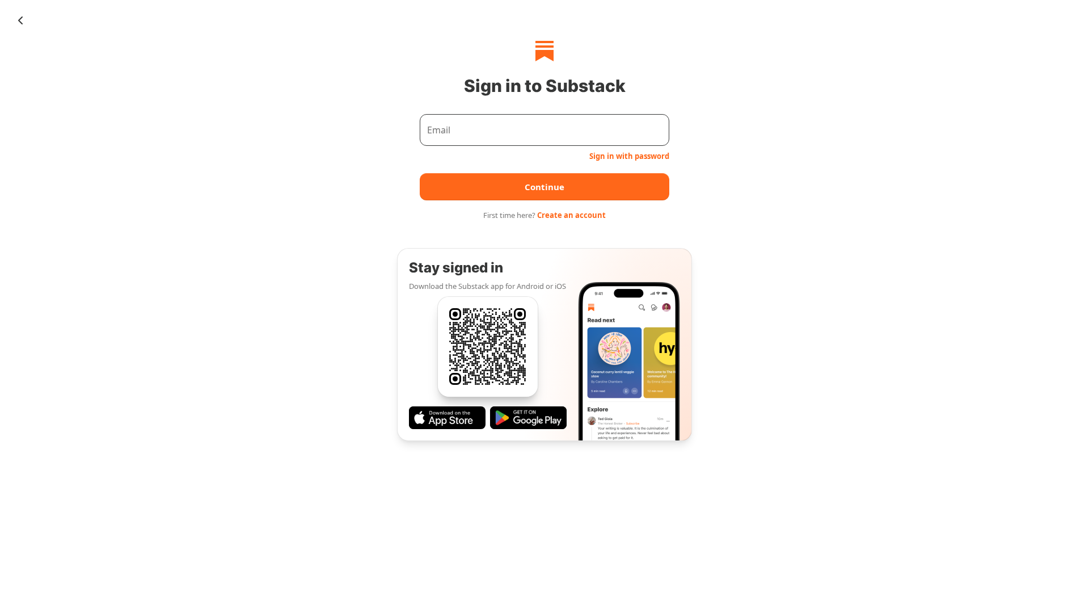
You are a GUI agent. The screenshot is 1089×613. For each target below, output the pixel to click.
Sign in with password (629, 156)
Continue (544, 186)
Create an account (571, 215)
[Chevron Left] (20, 20)
